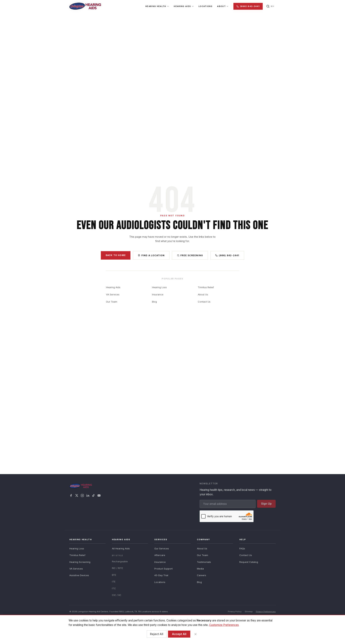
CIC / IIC (116, 595)
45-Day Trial (161, 575)
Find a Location (153, 255)
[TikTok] (93, 495)
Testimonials (204, 562)
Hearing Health (155, 6)
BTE (114, 574)
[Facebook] (71, 495)
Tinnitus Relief (206, 287)
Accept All (179, 634)
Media (200, 568)
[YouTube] (99, 495)
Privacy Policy (235, 611)
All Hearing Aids (121, 548)
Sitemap (249, 611)
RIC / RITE (117, 568)
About (221, 6)
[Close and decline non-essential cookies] (195, 634)
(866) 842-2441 (249, 6)
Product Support (163, 568)
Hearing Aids (182, 6)
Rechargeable (120, 561)
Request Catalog (248, 562)
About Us (203, 294)
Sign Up (266, 503)
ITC (114, 588)
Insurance (157, 294)
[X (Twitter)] (76, 495)
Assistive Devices (79, 575)
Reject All (156, 634)
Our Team (111, 301)
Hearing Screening (79, 562)
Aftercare (159, 555)
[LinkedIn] (87, 495)
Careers (201, 575)
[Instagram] (82, 495)
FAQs (242, 548)
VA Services (112, 294)
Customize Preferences (224, 625)
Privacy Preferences (266, 611)
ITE (113, 581)
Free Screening (191, 255)
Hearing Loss (159, 287)
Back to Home (116, 255)
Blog (154, 301)
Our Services (161, 548)
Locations (205, 6)
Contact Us (204, 301)
